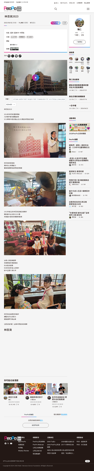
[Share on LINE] (16, 56)
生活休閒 (14, 37)
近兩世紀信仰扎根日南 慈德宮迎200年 (79, 203)
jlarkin (70, 62)
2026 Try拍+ (51, 441)
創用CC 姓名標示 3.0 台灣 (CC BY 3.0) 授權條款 (14, 48)
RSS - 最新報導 (82, 441)
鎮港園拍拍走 (76, 195)
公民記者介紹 (37, 451)
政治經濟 (30, 37)
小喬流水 (33, 399)
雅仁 (9, 399)
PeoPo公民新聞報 (39, 441)
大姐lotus (82, 63)
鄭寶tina (88, 63)
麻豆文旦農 (12, 397)
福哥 (82, 71)
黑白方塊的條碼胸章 (77, 96)
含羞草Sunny (88, 72)
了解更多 (79, 42)
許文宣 (74, 206)
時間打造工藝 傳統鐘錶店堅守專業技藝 (79, 181)
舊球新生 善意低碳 (76, 171)
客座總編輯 (36, 454)
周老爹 (74, 217)
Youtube (11, 443)
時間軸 (20, 448)
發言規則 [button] (64, 414)
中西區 (22, 33)
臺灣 (11, 33)
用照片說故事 (51, 453)
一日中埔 (72, 106)
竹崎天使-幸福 (70, 72)
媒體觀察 (22, 37)
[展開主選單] (88, 9)
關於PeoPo (22, 441)
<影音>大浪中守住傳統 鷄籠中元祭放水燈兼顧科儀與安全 (79, 160)
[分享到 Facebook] (9, 56)
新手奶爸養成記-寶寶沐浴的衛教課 (59, 398)
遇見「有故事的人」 (68, 453)
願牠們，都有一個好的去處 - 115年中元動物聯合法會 (79, 147)
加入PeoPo (63, 3)
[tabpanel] (35, 420)
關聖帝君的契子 (36, 397)
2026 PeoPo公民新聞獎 (53, 446)
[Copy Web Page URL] (20, 56)
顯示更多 (13, 45)
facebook (6, 443)
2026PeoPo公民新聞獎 (77, 133)
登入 (57, 3)
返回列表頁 (35, 425)
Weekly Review (23, 451)
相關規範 (21, 445)
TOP (87, 461)
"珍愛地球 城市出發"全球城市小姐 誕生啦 (79, 213)
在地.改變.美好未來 (67, 450)
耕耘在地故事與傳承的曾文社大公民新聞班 (79, 86)
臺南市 (16, 33)
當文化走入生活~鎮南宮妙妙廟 (79, 192)
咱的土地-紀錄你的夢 (54, 450)
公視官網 (79, 3)
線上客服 (87, 3)
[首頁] (12, 9)
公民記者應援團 (38, 448)
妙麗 (76, 71)
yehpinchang (78, 62)
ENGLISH (72, 3)
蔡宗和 (74, 165)
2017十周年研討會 (67, 445)
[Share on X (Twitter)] (12, 56)
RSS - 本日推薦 (82, 445)
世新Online (75, 184)
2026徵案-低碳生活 (67, 441)
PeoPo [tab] (29, 414)
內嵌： (8, 99)
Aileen (74, 152)
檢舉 (64, 23)
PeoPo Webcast (77, 173)
